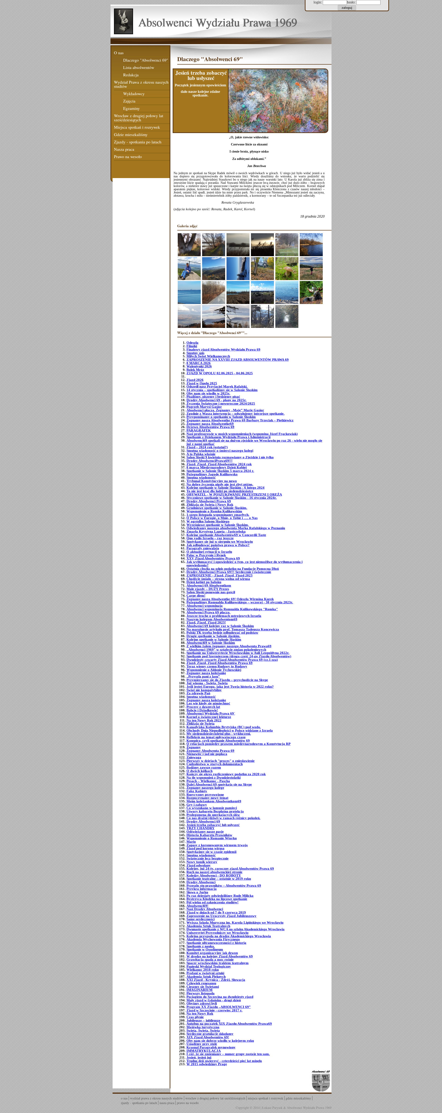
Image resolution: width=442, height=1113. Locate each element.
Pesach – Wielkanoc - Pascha (208, 781)
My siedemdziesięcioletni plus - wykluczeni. (218, 733)
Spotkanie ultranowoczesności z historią (216, 943)
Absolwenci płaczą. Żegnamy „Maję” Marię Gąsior (225, 410)
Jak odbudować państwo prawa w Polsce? (218, 545)
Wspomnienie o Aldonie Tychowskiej (213, 670)
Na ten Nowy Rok (199, 1013)
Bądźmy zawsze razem (203, 767)
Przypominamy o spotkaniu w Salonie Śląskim (221, 417)
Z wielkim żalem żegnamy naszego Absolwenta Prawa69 (228, 646)
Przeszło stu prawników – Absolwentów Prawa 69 (223, 885)
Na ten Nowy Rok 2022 (203, 720)
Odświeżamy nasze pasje (205, 831)
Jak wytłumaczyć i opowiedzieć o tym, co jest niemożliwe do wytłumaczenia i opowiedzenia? (244, 563)
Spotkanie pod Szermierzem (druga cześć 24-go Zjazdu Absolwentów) (238, 656)
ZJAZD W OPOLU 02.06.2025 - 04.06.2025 (219, 373)
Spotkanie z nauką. (200, 946)
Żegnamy (193, 747)
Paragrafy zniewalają (202, 548)
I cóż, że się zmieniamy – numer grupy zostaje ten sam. (228, 1054)
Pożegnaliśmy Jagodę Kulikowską (212, 474)
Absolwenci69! (197, 906)
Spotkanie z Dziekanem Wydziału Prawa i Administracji (228, 437)
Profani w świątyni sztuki (205, 973)
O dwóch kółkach (199, 771)
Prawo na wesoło (128, 156)
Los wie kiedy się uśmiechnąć (208, 703)
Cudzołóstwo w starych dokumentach (214, 764)
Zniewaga (193, 757)
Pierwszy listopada (200, 993)
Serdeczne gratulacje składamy (209, 1034)
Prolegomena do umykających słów (213, 815)
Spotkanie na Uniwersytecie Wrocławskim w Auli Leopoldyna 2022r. (237, 653)
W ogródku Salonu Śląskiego (208, 521)
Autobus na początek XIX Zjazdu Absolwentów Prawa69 (229, 1023)
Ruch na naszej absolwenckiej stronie (214, 872)
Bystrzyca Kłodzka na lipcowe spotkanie (216, 899)
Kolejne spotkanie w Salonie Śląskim (213, 639)
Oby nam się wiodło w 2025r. (208, 393)
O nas (119, 52)
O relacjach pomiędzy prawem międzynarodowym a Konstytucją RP (238, 744)
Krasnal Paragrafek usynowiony (211, 1047)
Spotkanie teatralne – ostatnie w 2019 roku (218, 878)
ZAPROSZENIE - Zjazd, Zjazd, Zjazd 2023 (219, 575)
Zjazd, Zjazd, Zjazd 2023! (206, 622)
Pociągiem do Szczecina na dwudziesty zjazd (219, 997)
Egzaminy (131, 108)
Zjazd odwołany (198, 865)
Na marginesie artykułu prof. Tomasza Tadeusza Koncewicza (232, 629)
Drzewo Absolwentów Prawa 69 (210, 427)
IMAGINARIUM (199, 990)
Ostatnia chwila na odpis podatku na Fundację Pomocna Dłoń (232, 569)
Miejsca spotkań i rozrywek (137, 127)
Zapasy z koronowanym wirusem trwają (217, 845)
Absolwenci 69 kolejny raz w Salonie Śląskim (220, 626)
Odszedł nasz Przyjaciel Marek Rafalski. (216, 386)
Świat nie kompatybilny (204, 690)
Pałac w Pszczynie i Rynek (206, 555)
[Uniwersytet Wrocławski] (321, 1081)
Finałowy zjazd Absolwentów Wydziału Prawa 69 (223, 349)
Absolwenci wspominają (204, 606)
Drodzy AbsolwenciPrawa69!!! (209, 461)
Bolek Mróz (195, 370)
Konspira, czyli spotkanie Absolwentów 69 (218, 740)
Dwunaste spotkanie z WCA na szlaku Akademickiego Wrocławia (235, 929)
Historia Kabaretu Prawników (209, 835)
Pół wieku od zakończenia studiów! (212, 902)
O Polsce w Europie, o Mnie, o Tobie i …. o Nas (222, 518)
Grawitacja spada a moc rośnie (210, 959)
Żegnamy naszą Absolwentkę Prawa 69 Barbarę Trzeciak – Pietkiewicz (240, 420)
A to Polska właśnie (200, 454)
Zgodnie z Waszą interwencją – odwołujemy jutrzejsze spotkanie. (235, 413)
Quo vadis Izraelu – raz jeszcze (210, 538)
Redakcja (131, 74)
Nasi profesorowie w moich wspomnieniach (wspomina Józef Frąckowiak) (242, 434)
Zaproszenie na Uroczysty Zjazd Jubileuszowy (221, 916)
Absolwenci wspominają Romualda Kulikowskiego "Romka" (232, 609)
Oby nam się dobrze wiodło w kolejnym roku (220, 1040)
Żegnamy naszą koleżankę (206, 673)
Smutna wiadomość (201, 477)
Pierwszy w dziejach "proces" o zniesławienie (220, 761)
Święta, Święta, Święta (203, 1030)
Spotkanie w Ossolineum (204, 949)
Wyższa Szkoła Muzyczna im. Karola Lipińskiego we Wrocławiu (234, 922)
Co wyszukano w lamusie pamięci (211, 808)
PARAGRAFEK (198, 430)
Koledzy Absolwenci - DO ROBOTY (213, 875)
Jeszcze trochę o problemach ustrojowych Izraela (223, 616)
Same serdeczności (200, 919)
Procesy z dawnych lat (203, 707)
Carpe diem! (195, 595)
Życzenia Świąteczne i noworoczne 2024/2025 (220, 403)
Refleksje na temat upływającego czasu (215, 737)
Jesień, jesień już (199, 1057)
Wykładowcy (134, 93)
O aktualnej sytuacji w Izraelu (209, 552)
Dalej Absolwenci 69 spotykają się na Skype (219, 784)
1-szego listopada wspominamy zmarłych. (217, 515)
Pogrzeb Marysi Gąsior (204, 407)
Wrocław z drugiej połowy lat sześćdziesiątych (138, 117)
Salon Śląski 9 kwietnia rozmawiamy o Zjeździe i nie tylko (230, 457)
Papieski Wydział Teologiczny (208, 966)
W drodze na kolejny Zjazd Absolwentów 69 (219, 956)
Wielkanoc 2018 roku (202, 969)
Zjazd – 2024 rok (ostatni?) (207, 447)
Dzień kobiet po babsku (203, 582)
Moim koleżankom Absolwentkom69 (213, 801)
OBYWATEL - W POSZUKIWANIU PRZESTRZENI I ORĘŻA (234, 494)
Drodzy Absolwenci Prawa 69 (208, 501)
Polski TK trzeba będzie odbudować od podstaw (222, 632)
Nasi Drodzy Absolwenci (204, 909)
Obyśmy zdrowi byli (201, 1003)
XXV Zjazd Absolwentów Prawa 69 (213, 558)
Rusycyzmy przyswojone (205, 794)
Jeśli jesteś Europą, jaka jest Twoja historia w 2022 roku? (230, 686)
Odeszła (192, 342)
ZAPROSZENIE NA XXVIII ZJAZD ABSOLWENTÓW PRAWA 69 (237, 359)
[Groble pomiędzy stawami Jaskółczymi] (189, 244)
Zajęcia (129, 101)
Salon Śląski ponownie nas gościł (210, 592)
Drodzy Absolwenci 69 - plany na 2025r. (216, 400)
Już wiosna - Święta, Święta (207, 683)
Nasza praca (124, 149)
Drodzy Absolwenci (200, 882)
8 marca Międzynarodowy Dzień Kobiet (216, 467)
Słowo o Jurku (197, 892)
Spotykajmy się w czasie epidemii (211, 852)
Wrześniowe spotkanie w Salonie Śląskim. (217, 525)
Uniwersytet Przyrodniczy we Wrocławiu (217, 932)
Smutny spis (195, 353)
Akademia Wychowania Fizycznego (213, 939)
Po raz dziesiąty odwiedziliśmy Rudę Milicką (219, 895)
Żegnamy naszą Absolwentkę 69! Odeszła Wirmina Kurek (230, 599)
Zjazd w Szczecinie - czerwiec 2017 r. (214, 1010)
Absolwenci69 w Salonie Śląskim (210, 643)
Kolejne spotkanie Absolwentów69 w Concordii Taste (226, 535)
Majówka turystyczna (202, 1027)
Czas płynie (195, 1017)
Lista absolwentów (138, 67)
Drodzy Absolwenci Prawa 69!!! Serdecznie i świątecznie (228, 572)
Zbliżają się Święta (200, 723)
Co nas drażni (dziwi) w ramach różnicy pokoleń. (223, 818)
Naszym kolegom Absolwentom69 (211, 619)
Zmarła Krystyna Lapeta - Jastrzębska (216, 531)
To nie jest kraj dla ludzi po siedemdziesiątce (219, 491)
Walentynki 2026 (199, 366)
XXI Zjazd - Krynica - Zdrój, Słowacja (215, 980)
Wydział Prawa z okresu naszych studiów (141, 84)
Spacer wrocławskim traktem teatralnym (217, 963)
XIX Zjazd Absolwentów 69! (207, 1037)
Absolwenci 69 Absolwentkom (208, 585)
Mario (191, 841)
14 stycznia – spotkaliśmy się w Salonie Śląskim (222, 390)
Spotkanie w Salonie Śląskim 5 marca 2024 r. (220, 471)
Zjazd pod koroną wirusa (205, 848)
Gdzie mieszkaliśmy (131, 134)
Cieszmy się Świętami (202, 986)
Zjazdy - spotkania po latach (137, 142)
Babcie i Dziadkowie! (202, 710)
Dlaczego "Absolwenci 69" (145, 60)
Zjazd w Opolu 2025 (201, 383)
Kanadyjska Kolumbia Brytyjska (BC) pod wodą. (223, 727)
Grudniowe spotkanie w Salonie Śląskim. (216, 508)
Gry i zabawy (196, 804)
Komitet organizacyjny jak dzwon (212, 953)
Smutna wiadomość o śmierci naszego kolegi (219, 450)
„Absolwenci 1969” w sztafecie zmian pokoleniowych (226, 649)
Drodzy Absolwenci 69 (203, 821)
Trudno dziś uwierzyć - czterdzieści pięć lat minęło (224, 1061)
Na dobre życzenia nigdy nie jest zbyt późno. (219, 484)
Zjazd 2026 (195, 380)
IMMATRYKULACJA (203, 1051)
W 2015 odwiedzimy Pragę (206, 1064)
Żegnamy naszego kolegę (205, 787)
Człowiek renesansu (201, 983)
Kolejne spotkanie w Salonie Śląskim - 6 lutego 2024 (225, 487)
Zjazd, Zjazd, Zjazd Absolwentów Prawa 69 (219, 663)
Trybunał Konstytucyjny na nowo (211, 481)
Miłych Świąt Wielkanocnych (208, 356)
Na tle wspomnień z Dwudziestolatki (213, 777)
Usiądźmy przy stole (201, 1044)
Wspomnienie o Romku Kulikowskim (214, 511)
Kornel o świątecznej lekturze (208, 717)
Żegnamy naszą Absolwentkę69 (210, 424)
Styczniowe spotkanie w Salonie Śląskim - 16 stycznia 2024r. (231, 498)
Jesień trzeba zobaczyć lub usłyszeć (213, 825)
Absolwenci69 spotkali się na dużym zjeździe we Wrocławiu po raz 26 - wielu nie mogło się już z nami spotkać (254, 442)
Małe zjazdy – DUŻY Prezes (207, 589)
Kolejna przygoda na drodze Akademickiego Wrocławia (228, 936)
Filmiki (191, 346)
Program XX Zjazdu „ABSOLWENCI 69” (218, 1007)
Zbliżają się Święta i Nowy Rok (209, 504)
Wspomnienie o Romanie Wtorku (211, 838)
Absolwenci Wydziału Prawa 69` (210, 713)
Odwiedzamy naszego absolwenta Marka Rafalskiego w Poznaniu (235, 528)
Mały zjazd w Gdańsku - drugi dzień (213, 1000)
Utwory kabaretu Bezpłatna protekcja (215, 811)
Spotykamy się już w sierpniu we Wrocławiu (219, 541)
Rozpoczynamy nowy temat (207, 798)
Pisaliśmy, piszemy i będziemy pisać (213, 396)
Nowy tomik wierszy (201, 862)
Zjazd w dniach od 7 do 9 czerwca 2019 (216, 912)
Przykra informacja (201, 889)
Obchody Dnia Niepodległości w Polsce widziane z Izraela (229, 730)
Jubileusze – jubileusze (203, 1020)
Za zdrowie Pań (198, 693)
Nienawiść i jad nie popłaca (206, 754)
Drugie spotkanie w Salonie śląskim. (213, 636)
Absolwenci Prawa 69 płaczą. (208, 612)
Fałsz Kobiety (196, 791)
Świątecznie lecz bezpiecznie (207, 858)
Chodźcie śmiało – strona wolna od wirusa (218, 579)
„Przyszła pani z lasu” (203, 676)
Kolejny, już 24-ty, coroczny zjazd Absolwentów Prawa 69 (230, 868)
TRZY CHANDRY (200, 828)
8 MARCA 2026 (198, 363)
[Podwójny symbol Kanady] (311, 292)
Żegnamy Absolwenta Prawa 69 (210, 750)
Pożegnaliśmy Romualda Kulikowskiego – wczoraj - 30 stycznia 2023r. (239, 602)
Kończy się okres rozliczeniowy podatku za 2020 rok (226, 774)
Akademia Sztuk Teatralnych (208, 926)
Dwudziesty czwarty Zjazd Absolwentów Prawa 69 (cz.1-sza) (232, 660)
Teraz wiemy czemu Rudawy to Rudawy (216, 666)
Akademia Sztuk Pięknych (206, 976)
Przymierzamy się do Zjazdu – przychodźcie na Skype (227, 680)
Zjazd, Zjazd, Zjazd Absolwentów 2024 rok (219, 464)
